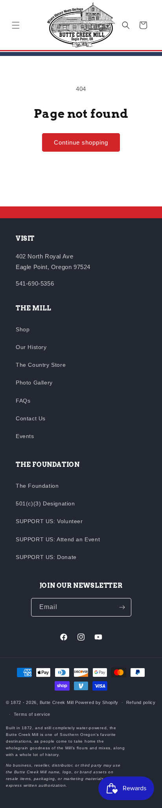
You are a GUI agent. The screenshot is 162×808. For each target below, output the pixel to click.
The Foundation (37, 486)
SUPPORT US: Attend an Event (58, 539)
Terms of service (32, 714)
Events (25, 436)
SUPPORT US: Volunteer (49, 521)
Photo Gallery (34, 382)
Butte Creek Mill (57, 702)
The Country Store (41, 365)
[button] (15, 25)
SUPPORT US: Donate (46, 557)
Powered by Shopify (96, 702)
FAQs (23, 400)
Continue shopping (81, 142)
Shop (22, 329)
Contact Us (31, 418)
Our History (31, 347)
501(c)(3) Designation (45, 503)
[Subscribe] (122, 607)
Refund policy (141, 702)
